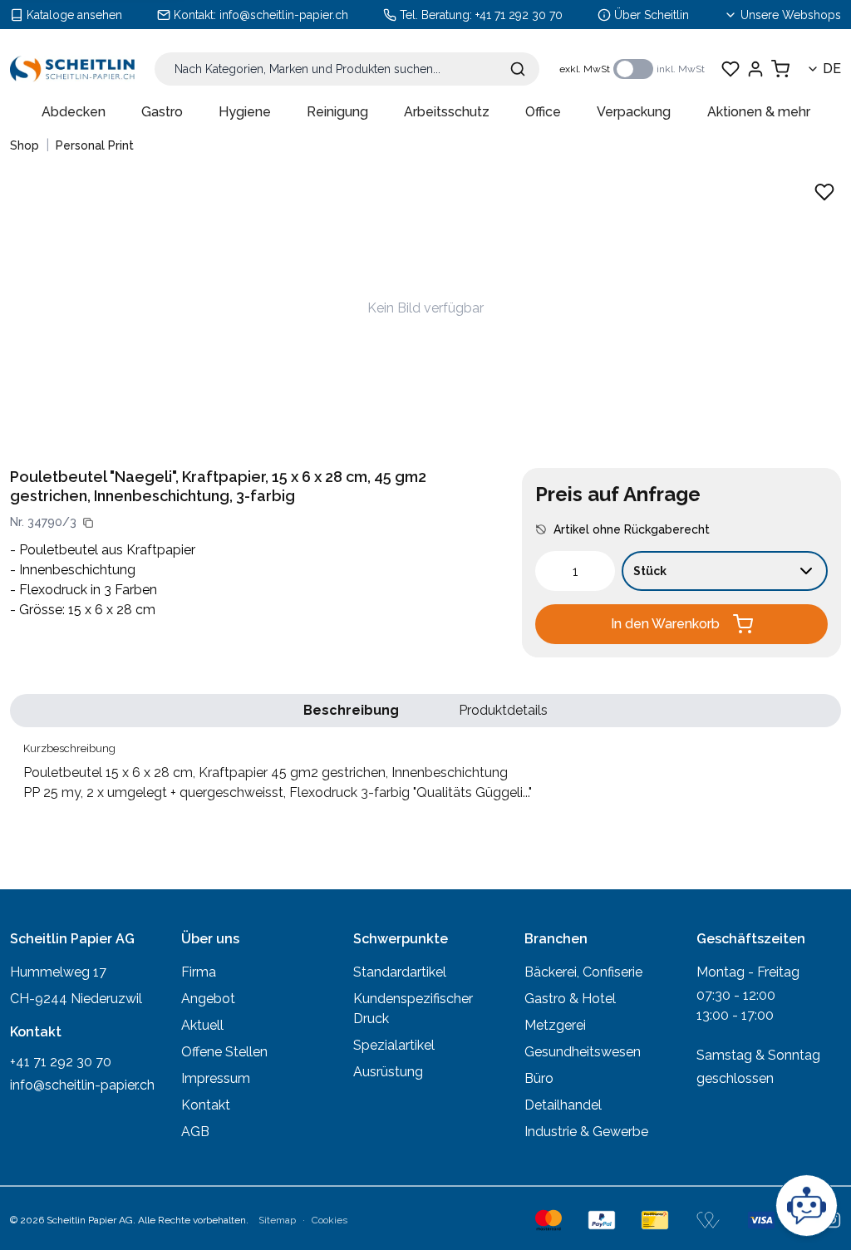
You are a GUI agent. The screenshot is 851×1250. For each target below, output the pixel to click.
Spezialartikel (394, 1045)
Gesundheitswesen (582, 1052)
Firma (198, 972)
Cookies (329, 1220)
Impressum (215, 1078)
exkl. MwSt (584, 69)
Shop (24, 145)
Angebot (208, 998)
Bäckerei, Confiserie (583, 972)
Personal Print (95, 145)
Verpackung (634, 112)
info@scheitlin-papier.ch (283, 15)
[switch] (633, 69)
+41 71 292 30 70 (519, 15)
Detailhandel (563, 1105)
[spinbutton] (575, 571)
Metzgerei (555, 1025)
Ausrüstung (388, 1072)
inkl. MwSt (681, 69)
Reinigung (337, 112)
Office (543, 112)
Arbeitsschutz (446, 112)
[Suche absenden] (518, 69)
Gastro (162, 112)
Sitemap (277, 1220)
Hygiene (245, 112)
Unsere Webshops (790, 15)
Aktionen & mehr (758, 112)
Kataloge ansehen (74, 15)
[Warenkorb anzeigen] (780, 69)
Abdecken (74, 112)
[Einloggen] (755, 69)
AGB (195, 1131)
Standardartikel (399, 972)
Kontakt (205, 1105)
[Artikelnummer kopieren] (88, 522)
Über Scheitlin (651, 15)
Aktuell (202, 1025)
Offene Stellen (224, 1052)
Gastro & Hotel (570, 998)
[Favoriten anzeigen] (730, 69)
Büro (538, 1078)
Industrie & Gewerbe (586, 1131)
